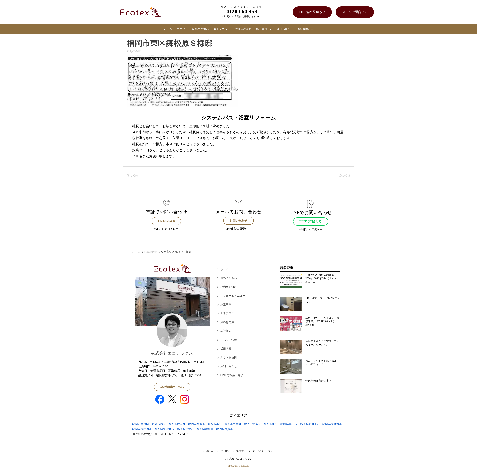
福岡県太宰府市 (142, 429)
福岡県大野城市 (332, 424)
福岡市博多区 (252, 424)
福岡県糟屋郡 (205, 429)
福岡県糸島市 (196, 424)
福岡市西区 (159, 424)
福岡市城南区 (177, 424)
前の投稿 (130, 175)
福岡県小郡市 (185, 429)
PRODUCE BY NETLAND (238, 466)
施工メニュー (222, 29)
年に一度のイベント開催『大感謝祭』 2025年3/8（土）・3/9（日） (322, 321)
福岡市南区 (215, 424)
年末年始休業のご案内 (318, 380)
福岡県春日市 (288, 424)
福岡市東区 (271, 424)
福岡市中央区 (233, 424)
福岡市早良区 (140, 424)
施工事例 (261, 29)
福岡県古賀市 (224, 429)
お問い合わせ (284, 29)
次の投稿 (346, 175)
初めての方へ (200, 29)
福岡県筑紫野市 (164, 429)
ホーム (168, 29)
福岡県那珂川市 (310, 424)
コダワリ (182, 29)
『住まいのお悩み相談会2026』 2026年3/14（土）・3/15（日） (321, 278)
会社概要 (303, 29)
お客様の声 (134, 51)
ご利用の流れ (243, 29)
